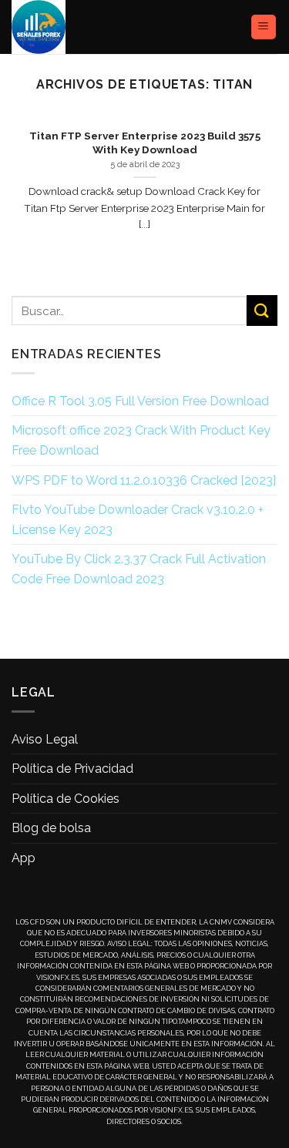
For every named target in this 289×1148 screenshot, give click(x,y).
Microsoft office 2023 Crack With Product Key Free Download (141, 440)
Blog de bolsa (51, 828)
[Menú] (264, 27)
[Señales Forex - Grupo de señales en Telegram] (68, 27)
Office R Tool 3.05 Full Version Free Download (140, 401)
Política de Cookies (65, 798)
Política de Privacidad (72, 768)
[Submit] (262, 310)
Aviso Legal (45, 739)
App (23, 858)
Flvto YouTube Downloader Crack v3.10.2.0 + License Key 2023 (138, 519)
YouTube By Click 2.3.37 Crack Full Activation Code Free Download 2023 (139, 569)
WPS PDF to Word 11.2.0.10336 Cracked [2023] (144, 480)
